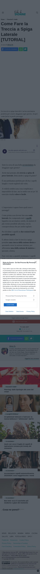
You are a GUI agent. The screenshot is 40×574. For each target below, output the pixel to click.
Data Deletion (9, 311)
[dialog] (20, 287)
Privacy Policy (31, 311)
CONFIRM (10, 304)
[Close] (36, 262)
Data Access (20, 311)
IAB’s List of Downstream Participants (22, 290)
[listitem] (20, 296)
